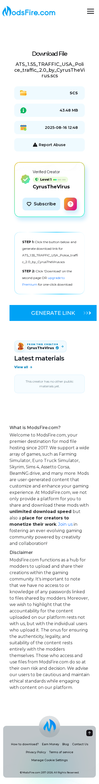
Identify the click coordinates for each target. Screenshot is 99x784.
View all (21, 367)
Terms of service (61, 752)
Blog (65, 744)
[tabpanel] (49, 263)
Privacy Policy (36, 752)
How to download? (25, 744)
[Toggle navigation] (90, 11)
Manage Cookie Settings (49, 760)
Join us (65, 524)
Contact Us (80, 744)
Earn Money (50, 744)
